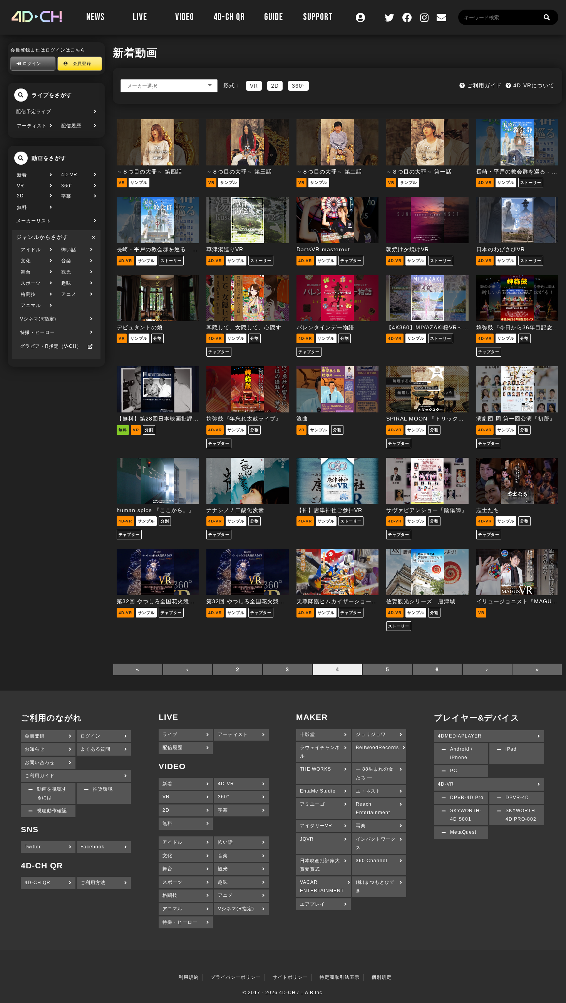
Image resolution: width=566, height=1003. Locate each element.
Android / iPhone (461, 753)
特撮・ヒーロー (37, 332)
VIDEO (184, 17)
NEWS (95, 17)
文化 (26, 261)
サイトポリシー (290, 977)
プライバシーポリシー (236, 977)
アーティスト (32, 126)
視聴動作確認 (52, 810)
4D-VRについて (532, 85)
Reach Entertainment (373, 808)
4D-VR (69, 174)
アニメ (68, 294)
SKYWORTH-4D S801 (466, 815)
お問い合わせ (40, 762)
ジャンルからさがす (42, 237)
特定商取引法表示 (340, 977)
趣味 (66, 283)
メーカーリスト (33, 221)
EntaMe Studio (318, 791)
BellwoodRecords (377, 747)
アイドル (31, 249)
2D (20, 196)
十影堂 (307, 734)
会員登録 (79, 63)
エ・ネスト (368, 791)
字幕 (66, 196)
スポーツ (31, 283)
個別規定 (382, 977)
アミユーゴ (312, 804)
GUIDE (273, 17)
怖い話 (68, 249)
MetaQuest (463, 832)
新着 (22, 175)
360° (67, 186)
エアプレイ (312, 904)
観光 (66, 272)
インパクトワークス (376, 843)
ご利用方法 (92, 882)
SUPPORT (318, 17)
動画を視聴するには (52, 793)
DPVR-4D (517, 797)
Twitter (33, 846)
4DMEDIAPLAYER (460, 736)
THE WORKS (315, 769)
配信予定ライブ (33, 111)
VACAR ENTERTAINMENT (322, 886)
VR (20, 186)
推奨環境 (103, 789)
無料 (22, 207)
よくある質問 (95, 749)
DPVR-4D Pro (467, 797)
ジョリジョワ (371, 734)
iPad (511, 749)
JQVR (307, 839)
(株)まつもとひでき (375, 886)
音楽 (66, 261)
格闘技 (28, 294)
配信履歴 (71, 126)
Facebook (92, 846)
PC (453, 770)
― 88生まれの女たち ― (375, 773)
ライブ (170, 734)
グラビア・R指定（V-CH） (51, 346)
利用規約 (189, 977)
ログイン (31, 63)
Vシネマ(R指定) (38, 319)
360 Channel (371, 860)
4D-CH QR (229, 17)
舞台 (26, 272)
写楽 (361, 825)
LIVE (140, 17)
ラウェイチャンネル (320, 752)
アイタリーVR (316, 825)
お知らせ (35, 749)
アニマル (31, 305)
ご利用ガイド (483, 85)
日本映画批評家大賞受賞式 (320, 865)
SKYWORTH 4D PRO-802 (521, 815)
